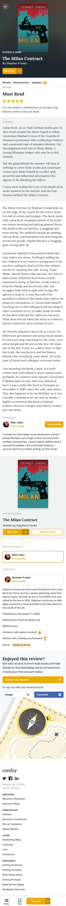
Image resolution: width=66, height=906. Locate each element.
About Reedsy (10, 829)
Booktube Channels (13, 889)
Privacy (15, 788)
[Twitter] (4, 778)
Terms (6, 788)
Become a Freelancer (14, 819)
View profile (54, 424)
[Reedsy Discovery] (9, 772)
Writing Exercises (12, 865)
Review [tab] (6, 82)
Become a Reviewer (13, 798)
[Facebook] (10, 778)
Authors (7, 814)
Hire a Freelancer (12, 824)
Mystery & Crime (11, 52)
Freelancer (8, 854)
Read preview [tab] (21, 82)
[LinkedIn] (16, 778)
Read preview (47, 531)
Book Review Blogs (13, 884)
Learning (7, 844)
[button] (6, 901)
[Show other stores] (19, 71)
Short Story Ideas (12, 874)
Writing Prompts (11, 879)
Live (4, 849)
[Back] (5, 7)
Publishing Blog (11, 839)
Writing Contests (11, 869)
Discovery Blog (11, 803)
